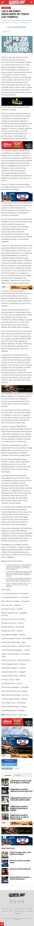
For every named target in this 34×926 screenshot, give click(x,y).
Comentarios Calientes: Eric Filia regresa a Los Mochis (20, 782)
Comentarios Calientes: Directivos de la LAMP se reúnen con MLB (19, 817)
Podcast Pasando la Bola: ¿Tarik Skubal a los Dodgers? (20, 853)
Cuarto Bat (17, 920)
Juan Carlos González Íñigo (17, 27)
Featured (16, 768)
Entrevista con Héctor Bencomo (20, 869)
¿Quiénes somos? (7, 911)
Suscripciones (29, 911)
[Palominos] (17, 392)
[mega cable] (17, 201)
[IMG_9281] (17, 736)
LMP (7, 909)
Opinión (16, 909)
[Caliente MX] (17, 149)
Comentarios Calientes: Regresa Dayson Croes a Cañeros (19, 808)
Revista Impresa (19, 911)
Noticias (22, 909)
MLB (3, 909)
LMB (11, 909)
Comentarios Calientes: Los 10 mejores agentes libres (20, 799)
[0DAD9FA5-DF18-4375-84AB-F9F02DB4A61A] (17, 105)
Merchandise (17, 913)
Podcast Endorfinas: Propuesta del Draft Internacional (20, 878)
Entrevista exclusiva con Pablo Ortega (20, 861)
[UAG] (17, 289)
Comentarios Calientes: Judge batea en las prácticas (21, 790)
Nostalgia (30, 909)
